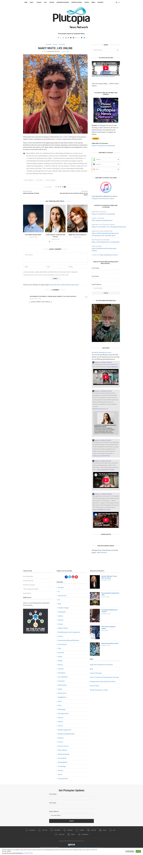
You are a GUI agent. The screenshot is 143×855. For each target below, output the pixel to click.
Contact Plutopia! (96, 673)
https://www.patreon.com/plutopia (103, 145)
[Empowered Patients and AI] (95, 649)
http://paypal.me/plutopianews (102, 220)
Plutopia (96, 362)
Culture (60, 616)
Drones (60, 636)
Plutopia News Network (53, 51)
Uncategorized (63, 778)
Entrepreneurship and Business (68, 640)
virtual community (51, 180)
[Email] (73, 37)
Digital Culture (63, 628)
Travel (60, 774)
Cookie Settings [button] (129, 851)
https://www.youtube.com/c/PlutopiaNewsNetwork (109, 227)
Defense (60, 620)
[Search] (119, 2)
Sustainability (62, 762)
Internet (61, 669)
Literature (61, 681)
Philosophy (61, 709)
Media (60, 689)
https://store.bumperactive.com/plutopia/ (106, 242)
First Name (95, 268)
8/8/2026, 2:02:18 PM (106, 440)
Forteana (61, 652)
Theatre (60, 770)
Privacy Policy (94, 686)
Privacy (60, 726)
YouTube (51, 2)
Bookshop (100, 2)
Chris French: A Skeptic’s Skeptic (108, 627)
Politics (60, 722)
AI (58, 591)
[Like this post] (57, 187)
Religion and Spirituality (66, 734)
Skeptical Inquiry (63, 754)
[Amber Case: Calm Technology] (77, 218)
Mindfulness (62, 697)
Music (60, 701)
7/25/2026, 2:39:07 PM (106, 494)
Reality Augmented (64, 730)
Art (59, 600)
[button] (25, 223)
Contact (86, 2)
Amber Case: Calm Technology (77, 234)
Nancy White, (64, 137)
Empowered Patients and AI (109, 643)
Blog (45, 2)
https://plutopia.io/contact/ (109, 255)
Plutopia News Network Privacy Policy (102, 681)
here (28, 603)
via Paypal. (102, 125)
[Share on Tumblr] (62, 187)
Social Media (62, 758)
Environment (62, 644)
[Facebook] (58, 37)
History (60, 665)
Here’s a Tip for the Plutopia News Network (104, 677)
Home (25, 2)
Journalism (61, 673)
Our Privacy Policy (28, 853)
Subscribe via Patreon (63, 2)
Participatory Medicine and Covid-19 (109, 610)
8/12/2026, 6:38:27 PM (106, 391)
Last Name (95, 276)
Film (59, 648)
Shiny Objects (62, 750)
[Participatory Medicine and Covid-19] (95, 615)
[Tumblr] (68, 37)
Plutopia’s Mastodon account (101, 352)
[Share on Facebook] (58, 187)
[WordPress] (84, 37)
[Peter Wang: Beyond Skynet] (33, 218)
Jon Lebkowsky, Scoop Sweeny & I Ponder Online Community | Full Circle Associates (53, 296)
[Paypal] (81, 37)
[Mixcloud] (79, 37)
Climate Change (63, 608)
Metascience (62, 693)
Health (60, 661)
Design (60, 624)
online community (29, 180)
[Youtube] (70, 37)
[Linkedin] (66, 37)
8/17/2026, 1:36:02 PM (106, 362)
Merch (93, 2)
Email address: (97, 284)
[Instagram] (63, 37)
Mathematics (62, 685)
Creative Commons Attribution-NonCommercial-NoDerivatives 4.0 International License (81, 847)
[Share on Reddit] (64, 187)
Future (60, 656)
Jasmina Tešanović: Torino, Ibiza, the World (109, 577)
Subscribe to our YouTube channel (103, 76)
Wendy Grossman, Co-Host (99, 690)
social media (39, 180)
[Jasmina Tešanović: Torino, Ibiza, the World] (95, 582)
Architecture (62, 596)
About (31, 2)
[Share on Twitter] (60, 187)
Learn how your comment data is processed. (64, 285)
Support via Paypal (76, 2)
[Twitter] (60, 37)
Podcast (39, 2)
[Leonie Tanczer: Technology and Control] (55, 218)
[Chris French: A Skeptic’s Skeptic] (95, 632)
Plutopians (103, 552)
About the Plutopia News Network (101, 665)
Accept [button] (138, 851)
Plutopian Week (63, 713)
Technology (62, 766)
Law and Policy (63, 677)
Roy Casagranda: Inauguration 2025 (110, 594)
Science (60, 742)
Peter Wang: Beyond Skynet (33, 234)
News (59, 705)
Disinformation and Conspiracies (69, 632)
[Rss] (76, 37)
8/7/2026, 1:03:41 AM (106, 461)
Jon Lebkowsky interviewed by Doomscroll (106, 322)
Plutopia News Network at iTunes (103, 198)
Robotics (61, 738)
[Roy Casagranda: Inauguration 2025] (95, 598)
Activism (61, 587)
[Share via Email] (65, 187)
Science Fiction (63, 746)
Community (62, 612)
